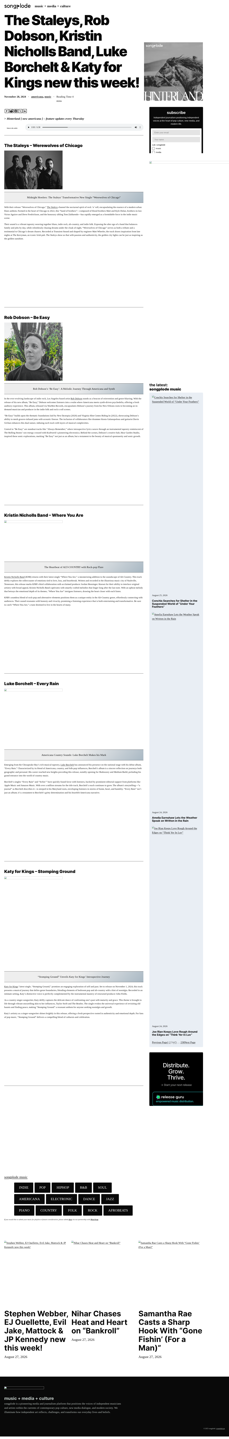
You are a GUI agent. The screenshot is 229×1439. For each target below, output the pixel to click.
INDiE (23, 1187)
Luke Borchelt (67, 765)
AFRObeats (118, 1210)
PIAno (24, 1210)
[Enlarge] (140, 154)
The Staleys (52, 207)
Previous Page (159, 1042)
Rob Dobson (76, 398)
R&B (83, 1187)
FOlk (72, 1210)
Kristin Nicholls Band (14, 577)
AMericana (29, 1199)
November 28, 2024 (15, 96)
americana (37, 96)
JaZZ (110, 1199)
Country (48, 1210)
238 (182, 1042)
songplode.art (220, 1428)
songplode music (16, 1177)
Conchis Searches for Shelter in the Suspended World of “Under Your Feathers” (174, 603)
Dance (89, 1199)
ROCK (92, 1210)
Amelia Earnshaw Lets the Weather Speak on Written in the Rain (174, 819)
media (51, 6)
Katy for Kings (11, 986)
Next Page (189, 1042)
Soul (102, 1187)
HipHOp (63, 1187)
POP (42, 1187)
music (39, 6)
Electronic (61, 1199)
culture (65, 6)
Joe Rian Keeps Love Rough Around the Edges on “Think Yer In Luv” (174, 1033)
